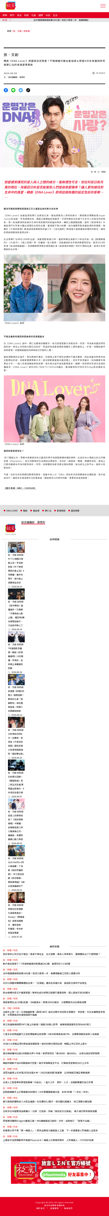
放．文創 (17, 30)
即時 (5, 15)
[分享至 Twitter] (21, 89)
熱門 (12, 15)
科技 (48, 15)
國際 (41, 15)
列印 (103, 171)
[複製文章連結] (28, 89)
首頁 (9, 30)
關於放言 (40, 1208)
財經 (26, 15)
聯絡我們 (68, 1208)
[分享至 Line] (13, 89)
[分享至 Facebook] (6, 89)
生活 (55, 15)
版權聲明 (54, 1208)
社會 (33, 15)
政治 (19, 15)
